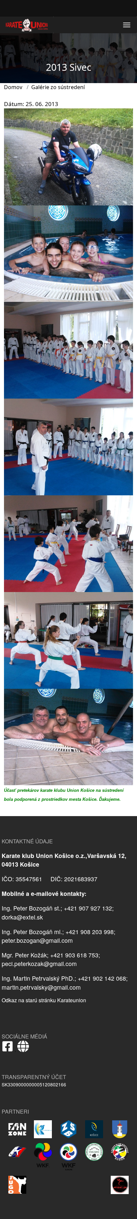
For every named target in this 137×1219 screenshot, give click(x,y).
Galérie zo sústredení (58, 87)
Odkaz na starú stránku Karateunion (44, 1000)
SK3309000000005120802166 (34, 1084)
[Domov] (26, 25)
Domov (13, 87)
